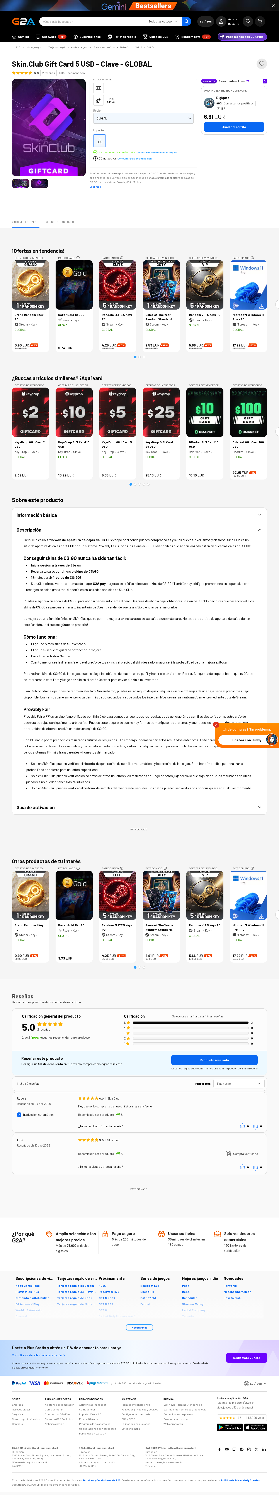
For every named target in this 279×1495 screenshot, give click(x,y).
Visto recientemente (25, 221)
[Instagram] (249, 1449)
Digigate (223, 97)
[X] (256, 1449)
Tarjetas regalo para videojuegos (67, 47)
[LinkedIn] (264, 1449)
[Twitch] (234, 1449)
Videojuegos (34, 47)
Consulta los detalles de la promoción (37, 1355)
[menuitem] (20, 36)
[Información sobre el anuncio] (78, 257)
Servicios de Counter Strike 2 (111, 47)
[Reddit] (242, 1449)
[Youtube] (227, 1449)
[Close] (273, 5)
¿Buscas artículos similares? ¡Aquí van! (57, 378)
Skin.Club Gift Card (146, 47)
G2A (17, 47)
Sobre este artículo (60, 221)
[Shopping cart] (260, 21)
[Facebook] (219, 1449)
